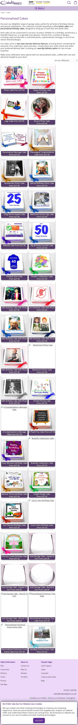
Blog (42, 681)
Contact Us (25, 666)
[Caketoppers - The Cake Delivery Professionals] (11, 2)
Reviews (24, 673)
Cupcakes (44, 673)
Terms (3, 677)
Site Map (4, 684)
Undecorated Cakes (48, 677)
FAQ (2, 666)
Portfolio (24, 677)
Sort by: (58, 60)
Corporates (5, 669)
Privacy (3, 681)
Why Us (24, 669)
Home (3, 12)
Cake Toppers (46, 666)
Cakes (8, 12)
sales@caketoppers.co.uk (65, 693)
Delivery (4, 673)
